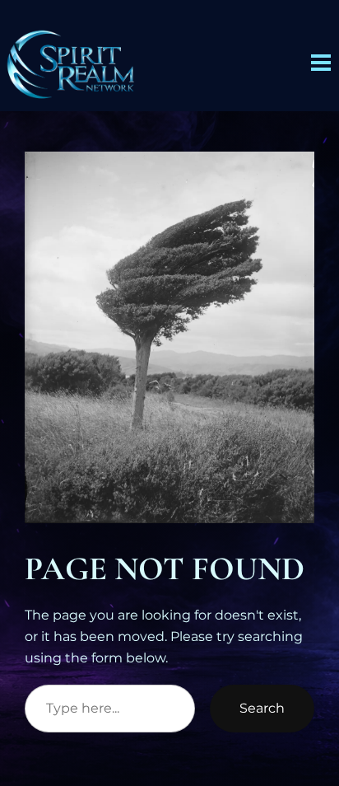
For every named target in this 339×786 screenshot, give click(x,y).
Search (262, 707)
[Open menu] (321, 63)
